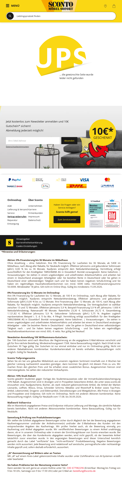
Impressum (34, 216)
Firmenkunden (35, 213)
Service (11, 213)
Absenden (69, 140)
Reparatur (12, 220)
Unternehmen (35, 205)
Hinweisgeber (23, 239)
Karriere (32, 209)
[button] (13, 6)
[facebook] (65, 242)
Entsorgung (13, 223)
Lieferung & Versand (17, 209)
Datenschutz (34, 220)
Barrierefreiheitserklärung (29, 242)
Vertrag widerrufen (16, 216)
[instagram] (72, 242)
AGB (9, 205)
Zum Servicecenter (67, 219)
